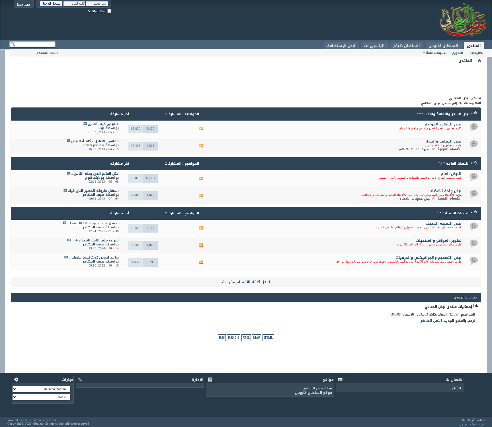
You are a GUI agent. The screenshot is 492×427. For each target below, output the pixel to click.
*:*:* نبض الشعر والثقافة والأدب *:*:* (447, 114)
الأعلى (455, 388)
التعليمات (477, 53)
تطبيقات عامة (436, 53)
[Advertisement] (246, 77)
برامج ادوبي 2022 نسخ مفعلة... (94, 257)
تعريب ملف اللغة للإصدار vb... (95, 240)
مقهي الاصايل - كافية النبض (95, 141)
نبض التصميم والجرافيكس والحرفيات (428, 257)
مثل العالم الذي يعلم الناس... (95, 173)
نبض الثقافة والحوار (443, 141)
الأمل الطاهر (431, 321)
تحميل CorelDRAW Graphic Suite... (93, 223)
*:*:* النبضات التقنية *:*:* (457, 213)
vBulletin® (30, 420)
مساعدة (23, 5)
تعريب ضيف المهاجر (472, 424)
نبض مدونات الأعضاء (415, 199)
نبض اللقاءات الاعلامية (413, 149)
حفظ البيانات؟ (97, 11)
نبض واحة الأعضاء (446, 190)
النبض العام (451, 173)
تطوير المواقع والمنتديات (439, 240)
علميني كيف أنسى (103, 124)
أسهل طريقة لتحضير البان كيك (93, 191)
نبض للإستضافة (341, 45)
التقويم (457, 53)
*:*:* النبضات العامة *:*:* (457, 163)
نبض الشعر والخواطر (443, 124)
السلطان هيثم (406, 45)
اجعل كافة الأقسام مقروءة (246, 282)
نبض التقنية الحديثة (443, 223)
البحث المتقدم (47, 53)
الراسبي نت (374, 45)
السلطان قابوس (443, 45)
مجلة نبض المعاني (317, 388)
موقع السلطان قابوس (313, 393)
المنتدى (474, 45)
